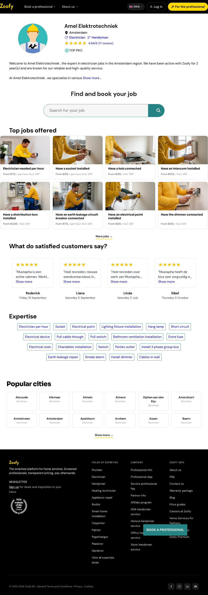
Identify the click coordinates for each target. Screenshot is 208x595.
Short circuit (180, 326)
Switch (103, 347)
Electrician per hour (33, 326)
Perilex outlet (125, 347)
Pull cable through (70, 337)
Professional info (141, 470)
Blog (172, 497)
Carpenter (98, 523)
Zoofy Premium (179, 537)
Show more (24, 281)
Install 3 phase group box (160, 347)
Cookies (88, 586)
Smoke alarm (94, 357)
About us (175, 470)
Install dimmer (121, 357)
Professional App (141, 477)
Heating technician (104, 490)
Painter (96, 530)
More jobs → (104, 236)
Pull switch (98, 337)
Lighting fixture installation (121, 326)
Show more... (92, 78)
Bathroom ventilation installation (137, 337)
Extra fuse (175, 337)
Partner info (138, 495)
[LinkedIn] (187, 586)
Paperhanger (100, 537)
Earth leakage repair (63, 357)
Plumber (97, 470)
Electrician (98, 477)
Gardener (98, 550)
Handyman (98, 483)
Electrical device (37, 337)
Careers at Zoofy (180, 511)
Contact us (177, 483)
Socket (60, 326)
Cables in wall (149, 357)
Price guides (177, 504)
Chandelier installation (74, 347)
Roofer (96, 504)
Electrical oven (40, 347)
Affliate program (141, 502)
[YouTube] (195, 586)
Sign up (14, 487)
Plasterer (97, 544)
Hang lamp (156, 326)
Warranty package (181, 490)
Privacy (78, 586)
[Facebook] (171, 586)
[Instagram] (179, 586)
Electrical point (83, 326)
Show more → (104, 435)
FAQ (172, 477)
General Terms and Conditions (54, 586)
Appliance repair (102, 497)
